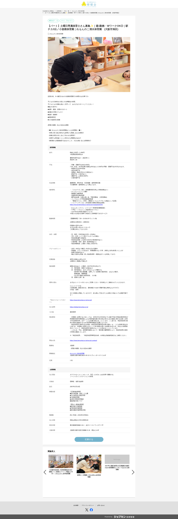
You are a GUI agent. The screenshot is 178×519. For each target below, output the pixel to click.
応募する (89, 439)
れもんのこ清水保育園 (78, 11)
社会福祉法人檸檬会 (48, 11)
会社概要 (75, 505)
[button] (133, 472)
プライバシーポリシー (88, 505)
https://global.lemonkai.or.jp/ (79, 307)
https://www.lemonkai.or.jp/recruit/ (81, 300)
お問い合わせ (101, 505)
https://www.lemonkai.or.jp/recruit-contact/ (83, 340)
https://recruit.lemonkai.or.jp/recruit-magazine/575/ (86, 204)
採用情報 (59, 11)
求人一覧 (66, 11)
